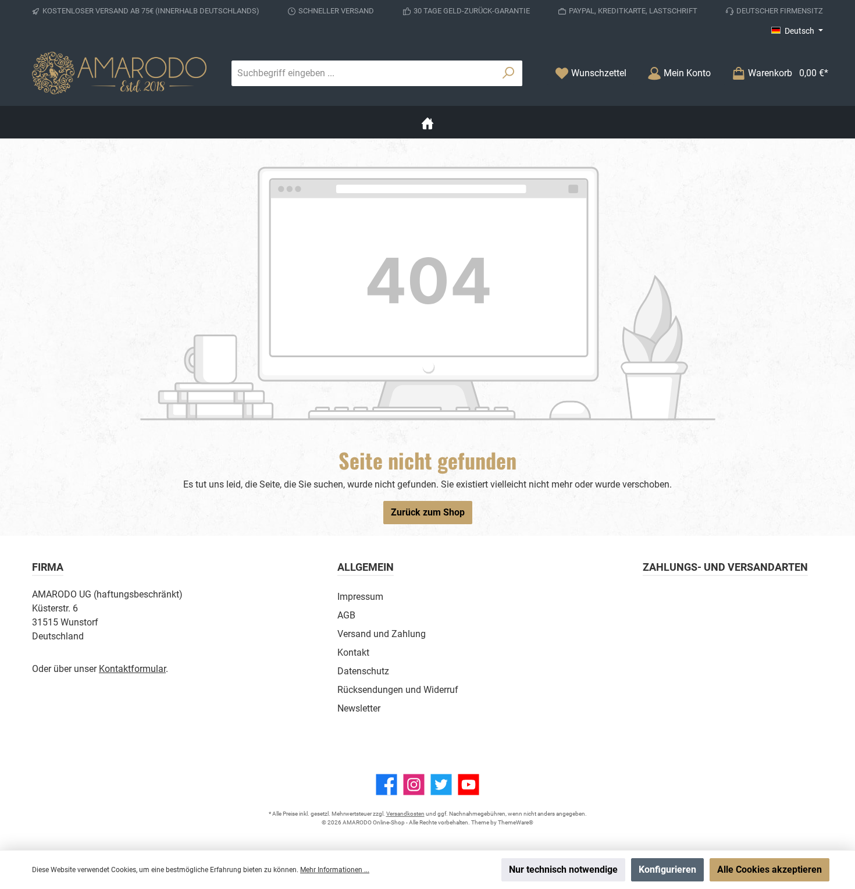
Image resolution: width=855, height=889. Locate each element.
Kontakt (353, 652)
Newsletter (358, 708)
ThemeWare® (515, 822)
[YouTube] (468, 784)
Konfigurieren (667, 869)
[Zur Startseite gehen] (119, 73)
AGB (346, 615)
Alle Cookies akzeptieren (769, 869)
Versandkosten (405, 813)
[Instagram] (414, 784)
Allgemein (365, 567)
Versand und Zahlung (381, 633)
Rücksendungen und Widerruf (397, 689)
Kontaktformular (132, 668)
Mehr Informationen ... (334, 870)
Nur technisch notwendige (563, 869)
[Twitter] (441, 784)
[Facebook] (386, 784)
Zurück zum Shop (428, 512)
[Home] (427, 122)
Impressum (360, 596)
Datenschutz (363, 671)
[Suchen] (508, 73)
